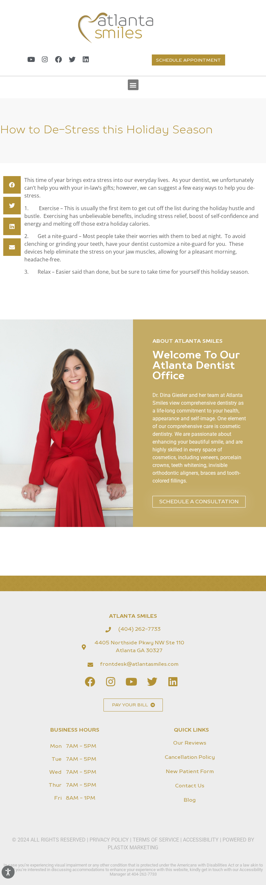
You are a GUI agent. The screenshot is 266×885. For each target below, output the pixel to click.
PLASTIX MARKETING (133, 847)
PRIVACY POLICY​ (110, 840)
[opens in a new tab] (31, 59)
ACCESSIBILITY (201, 840)
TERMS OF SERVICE (156, 840)
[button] (133, 84)
